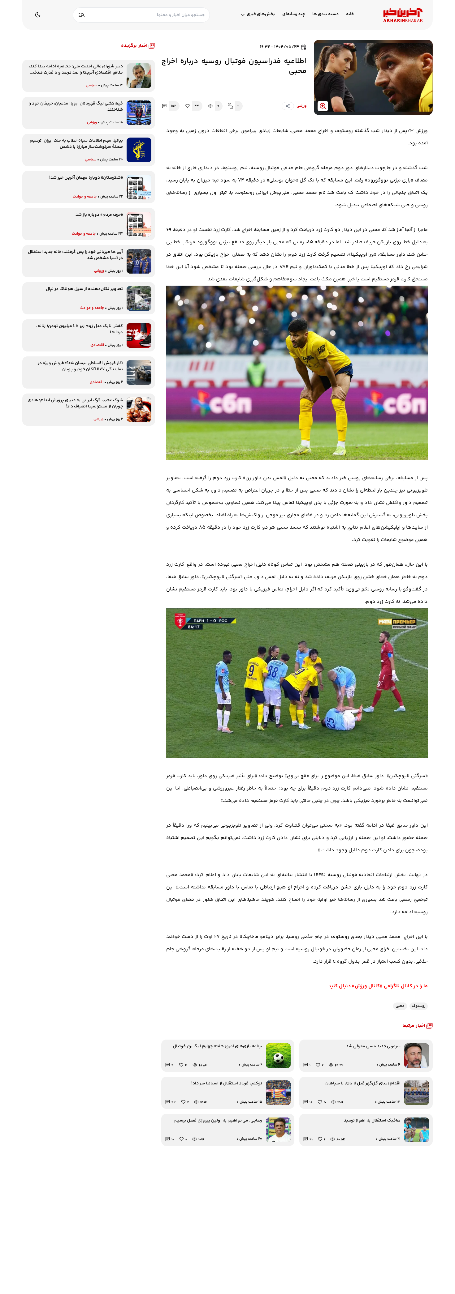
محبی (400, 1006)
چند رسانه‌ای (293, 14)
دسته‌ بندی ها (325, 14)
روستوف (418, 1006)
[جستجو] (81, 15)
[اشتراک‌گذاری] (288, 106)
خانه (350, 14)
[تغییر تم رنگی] (37, 14)
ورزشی (301, 106)
